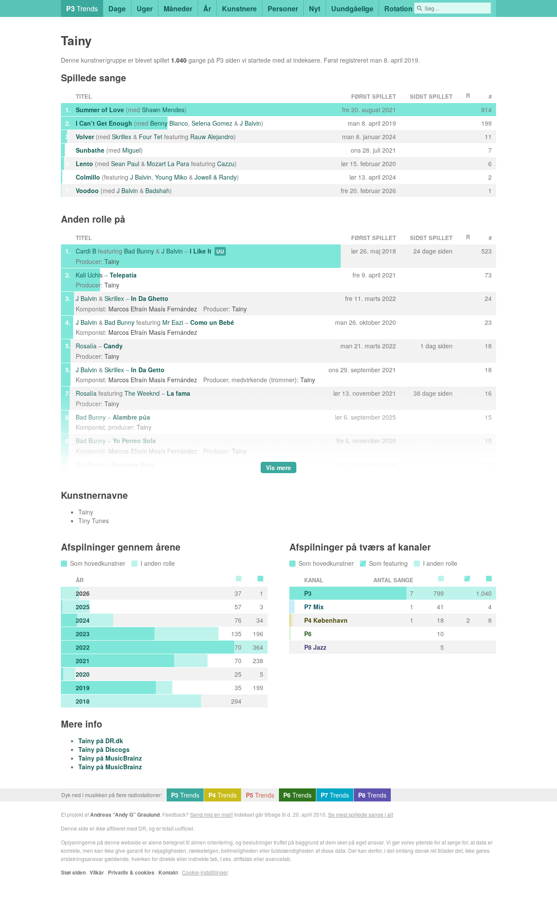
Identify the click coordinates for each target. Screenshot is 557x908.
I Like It (200, 251)
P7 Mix (314, 606)
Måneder (178, 8)
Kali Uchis (89, 274)
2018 (83, 701)
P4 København (326, 620)
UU (220, 251)
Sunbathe (90, 150)
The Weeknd (142, 393)
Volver (85, 136)
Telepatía (123, 274)
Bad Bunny (139, 251)
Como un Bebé (212, 322)
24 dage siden (433, 251)
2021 (83, 660)
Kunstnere (239, 8)
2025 (83, 606)
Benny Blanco (169, 123)
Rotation (398, 8)
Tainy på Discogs (104, 749)
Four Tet (150, 136)
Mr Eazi (172, 322)
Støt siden (73, 872)
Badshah (157, 190)
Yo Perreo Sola (134, 440)
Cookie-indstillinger (205, 872)
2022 (83, 647)
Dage (117, 8)
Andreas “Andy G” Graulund (125, 814)
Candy (113, 345)
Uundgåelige (352, 8)
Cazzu (226, 163)
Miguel (131, 150)
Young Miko (171, 177)
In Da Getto (147, 369)
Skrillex (121, 136)
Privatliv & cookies (131, 872)
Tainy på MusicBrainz (110, 758)
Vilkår (97, 872)
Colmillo (88, 177)
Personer (283, 8)
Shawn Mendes (163, 109)
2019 (83, 687)
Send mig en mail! (211, 814)
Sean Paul (125, 163)
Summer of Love (100, 109)
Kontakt (168, 872)
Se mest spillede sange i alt (360, 814)
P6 (308, 633)
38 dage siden (433, 393)
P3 (308, 593)
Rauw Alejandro (212, 136)
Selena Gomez (211, 123)
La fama (178, 393)
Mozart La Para (168, 163)
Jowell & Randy (216, 177)
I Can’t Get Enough (104, 123)
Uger (145, 8)
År (207, 8)
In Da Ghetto (149, 298)
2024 (83, 620)
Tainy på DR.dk (100, 740)
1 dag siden (436, 345)
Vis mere (278, 467)
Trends (82, 8)
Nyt (314, 8)
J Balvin (250, 123)
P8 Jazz (315, 647)
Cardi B (86, 251)
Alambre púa (131, 417)
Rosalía (86, 345)
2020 (83, 674)
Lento (84, 163)
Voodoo (87, 190)
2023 (83, 633)
